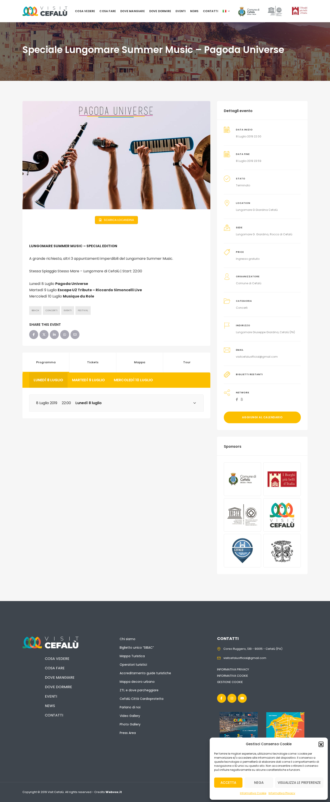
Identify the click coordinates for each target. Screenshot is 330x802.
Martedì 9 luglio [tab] (88, 380)
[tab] (116, 403)
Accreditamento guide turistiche (145, 673)
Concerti (51, 310)
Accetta (228, 782)
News (194, 11)
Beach (35, 310)
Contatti (210, 11)
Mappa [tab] (139, 362)
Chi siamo (127, 639)
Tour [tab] (187, 362)
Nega (259, 782)
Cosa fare (107, 11)
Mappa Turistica (132, 656)
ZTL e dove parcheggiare (139, 690)
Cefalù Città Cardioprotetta (141, 698)
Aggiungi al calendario (262, 417)
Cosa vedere (85, 11)
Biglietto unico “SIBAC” (137, 647)
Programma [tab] (46, 362)
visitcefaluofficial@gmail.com (257, 357)
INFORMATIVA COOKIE (232, 676)
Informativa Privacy (281, 793)
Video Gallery (130, 716)
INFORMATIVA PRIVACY (233, 669)
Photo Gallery (130, 724)
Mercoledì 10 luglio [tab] (133, 380)
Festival (83, 310)
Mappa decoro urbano (137, 681)
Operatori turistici (133, 664)
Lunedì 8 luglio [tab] (48, 380)
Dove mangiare (132, 11)
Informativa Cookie (253, 793)
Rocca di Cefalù (281, 234)
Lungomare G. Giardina (252, 234)
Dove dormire (160, 11)
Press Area (128, 733)
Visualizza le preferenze (299, 782)
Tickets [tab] (92, 362)
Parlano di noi (130, 707)
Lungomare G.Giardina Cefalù (257, 210)
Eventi (181, 11)
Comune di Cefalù (248, 283)
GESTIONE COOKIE (230, 682)
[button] (321, 744)
